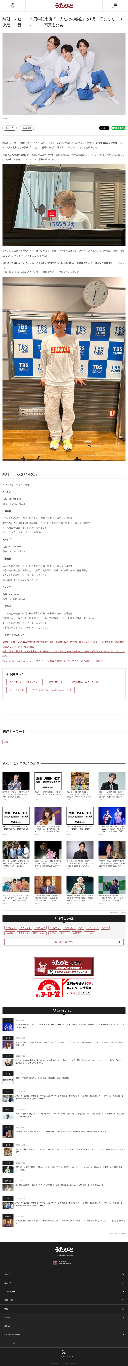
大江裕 (53, 933)
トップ (7, 1274)
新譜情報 (27, 128)
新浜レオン (93, 928)
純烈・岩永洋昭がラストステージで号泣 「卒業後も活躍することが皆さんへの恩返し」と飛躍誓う (53, 661)
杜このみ (90, 933)
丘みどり (64, 933)
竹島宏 (105, 928)
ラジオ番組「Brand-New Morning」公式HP (52, 690)
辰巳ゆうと (25, 928)
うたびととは (8, 1317)
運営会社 (7, 1326)
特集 (6, 1309)
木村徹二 (77, 933)
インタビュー (9, 1292)
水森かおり (40, 928)
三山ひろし (55, 928)
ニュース (10, 128)
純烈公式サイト (56, 682)
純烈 (6, 742)
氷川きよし (11, 928)
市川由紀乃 (69, 928)
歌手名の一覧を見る (64, 942)
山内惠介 (10, 933)
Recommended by (115, 912)
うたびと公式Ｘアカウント (64, 1356)
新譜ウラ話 (8, 1300)
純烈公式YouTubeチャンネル (85, 682)
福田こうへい (39, 933)
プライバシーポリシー (11, 1343)
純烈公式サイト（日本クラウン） (25, 682)
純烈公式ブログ (17, 690)
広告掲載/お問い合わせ (12, 1334)
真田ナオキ (23, 933)
